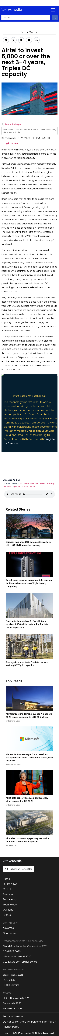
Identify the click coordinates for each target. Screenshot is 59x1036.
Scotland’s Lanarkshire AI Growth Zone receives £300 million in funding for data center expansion (27, 624)
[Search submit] (55, 17)
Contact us (9, 933)
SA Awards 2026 (12, 1003)
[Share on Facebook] (6, 40)
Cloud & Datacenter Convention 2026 (25, 946)
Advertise (8, 928)
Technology (10, 904)
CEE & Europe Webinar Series (20, 961)
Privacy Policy (11, 1026)
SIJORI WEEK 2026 (13, 974)
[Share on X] (14, 40)
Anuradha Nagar (13, 124)
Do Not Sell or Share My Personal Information (29, 1021)
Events (7, 915)
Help (7, 1033)
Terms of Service (13, 1016)
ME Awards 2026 (12, 1008)
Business (8, 894)
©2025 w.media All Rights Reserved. (33, 1033)
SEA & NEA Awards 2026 (16, 998)
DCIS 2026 (9, 980)
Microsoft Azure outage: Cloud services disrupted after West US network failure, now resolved (29, 757)
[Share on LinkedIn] (21, 40)
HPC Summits (11, 985)
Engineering (9, 899)
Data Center (30, 32)
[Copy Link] (37, 40)
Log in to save (11, 143)
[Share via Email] (29, 40)
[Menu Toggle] (53, 9)
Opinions (8, 909)
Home (6, 878)
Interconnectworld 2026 (17, 956)
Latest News (10, 884)
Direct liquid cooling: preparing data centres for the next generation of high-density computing (29, 583)
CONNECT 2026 (12, 951)
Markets (7, 889)
